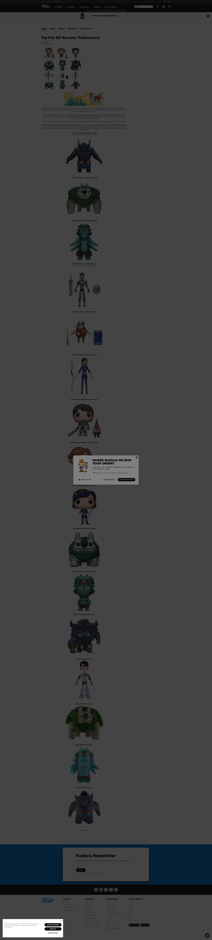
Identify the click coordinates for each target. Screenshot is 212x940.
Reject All (53, 929)
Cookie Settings (53, 933)
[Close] (61, 920)
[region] (33, 928)
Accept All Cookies (53, 925)
